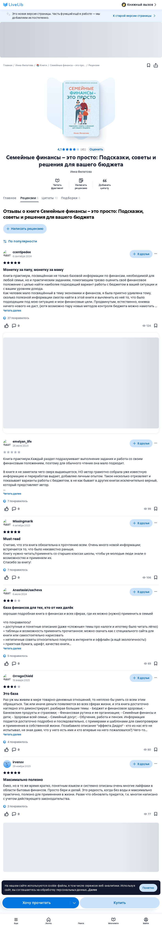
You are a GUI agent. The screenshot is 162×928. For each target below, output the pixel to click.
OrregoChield (23, 676)
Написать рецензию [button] (27, 229)
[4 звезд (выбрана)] (74, 149)
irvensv (18, 762)
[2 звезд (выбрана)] (67, 149)
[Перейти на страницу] (81, 554)
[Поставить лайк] (6, 326)
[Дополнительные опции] (74, 902)
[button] (81, 108)
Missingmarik (23, 521)
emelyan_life (22, 441)
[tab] (10, 199)
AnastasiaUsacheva (27, 590)
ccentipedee (22, 252)
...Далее (92, 890)
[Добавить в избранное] (148, 65)
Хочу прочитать (37, 902)
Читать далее (12, 310)
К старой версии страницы (132, 16)
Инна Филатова (81, 171)
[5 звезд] (77, 149)
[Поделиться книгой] (156, 65)
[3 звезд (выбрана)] (70, 149)
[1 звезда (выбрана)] (63, 149)
